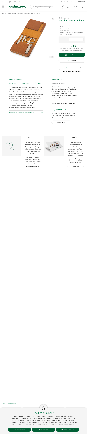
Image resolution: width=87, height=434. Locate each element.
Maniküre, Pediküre (30, 13)
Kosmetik (20, 13)
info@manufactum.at (32, 166)
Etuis (38, 13)
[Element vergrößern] (52, 57)
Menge (65, 40)
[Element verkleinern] (50, 57)
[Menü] (3, 7)
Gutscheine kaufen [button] (75, 167)
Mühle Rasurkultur (69, 103)
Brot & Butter (13, 1)
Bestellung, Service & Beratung (73, 1)
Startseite (4, 13)
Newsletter (22, 1)
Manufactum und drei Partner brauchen (28, 416)
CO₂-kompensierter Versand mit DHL (72, 50)
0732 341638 (37, 161)
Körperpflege (12, 13)
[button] (53, 19)
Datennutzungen (40, 418)
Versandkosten (79, 48)
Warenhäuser (5, 1)
